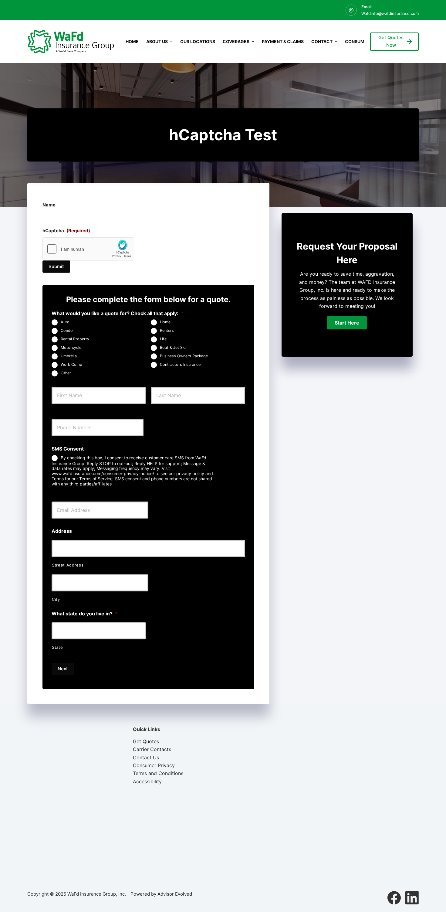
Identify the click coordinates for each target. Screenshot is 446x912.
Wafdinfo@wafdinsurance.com (390, 13)
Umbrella (69, 356)
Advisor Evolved (174, 894)
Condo (67, 330)
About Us (157, 41)
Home (132, 41)
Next (63, 669)
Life (163, 339)
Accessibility (147, 781)
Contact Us (146, 757)
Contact (322, 41)
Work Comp (71, 364)
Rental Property (75, 339)
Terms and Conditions (158, 773)
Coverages (236, 41)
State (57, 647)
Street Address (67, 565)
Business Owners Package (184, 356)
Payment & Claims (283, 41)
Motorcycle (71, 347)
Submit (56, 266)
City (56, 599)
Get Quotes (146, 741)
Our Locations (197, 41)
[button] (347, 322)
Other (66, 373)
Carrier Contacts (152, 749)
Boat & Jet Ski (173, 347)
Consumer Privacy (154, 765)
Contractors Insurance (180, 364)
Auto (65, 322)
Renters (167, 330)
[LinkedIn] (412, 897)
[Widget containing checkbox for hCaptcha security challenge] (88, 248)
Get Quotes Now (391, 41)
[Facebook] (394, 897)
